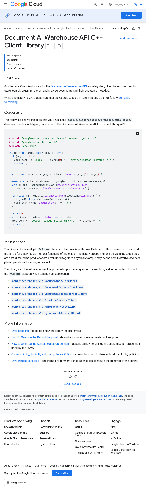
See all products (13, 427)
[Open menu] (5, 4)
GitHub (79, 427)
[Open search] (95, 4)
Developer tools (44, 28)
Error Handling (20, 331)
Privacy (27, 465)
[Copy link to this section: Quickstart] (25, 112)
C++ (51, 15)
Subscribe (62, 473)
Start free (131, 15)
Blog (113, 427)
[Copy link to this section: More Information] (37, 323)
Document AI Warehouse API (69, 86)
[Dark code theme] (137, 133)
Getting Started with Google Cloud (90, 434)
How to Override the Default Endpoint (34, 337)
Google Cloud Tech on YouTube (123, 451)
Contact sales (12, 444)
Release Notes (48, 438)
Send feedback (128, 38)
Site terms (40, 465)
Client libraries (72, 15)
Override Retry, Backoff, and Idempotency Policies (42, 354)
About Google (12, 465)
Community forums (51, 427)
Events (114, 432)
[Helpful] (133, 28)
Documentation (23, 28)
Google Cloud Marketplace (19, 438)
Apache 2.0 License (47, 399)
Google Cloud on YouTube (125, 444)
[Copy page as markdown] (59, 46)
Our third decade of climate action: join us (98, 465)
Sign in (138, 4)
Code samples (83, 441)
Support (44, 432)
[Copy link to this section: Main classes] (28, 242)
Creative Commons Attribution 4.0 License (100, 395)
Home (7, 28)
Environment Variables (25, 361)
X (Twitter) (117, 438)
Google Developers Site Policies (94, 399)
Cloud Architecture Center (89, 447)
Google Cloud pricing (15, 432)
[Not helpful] (139, 28)
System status (48, 444)
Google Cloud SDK (26, 15)
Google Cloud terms (61, 465)
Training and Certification (89, 452)
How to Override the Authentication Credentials (40, 343)
